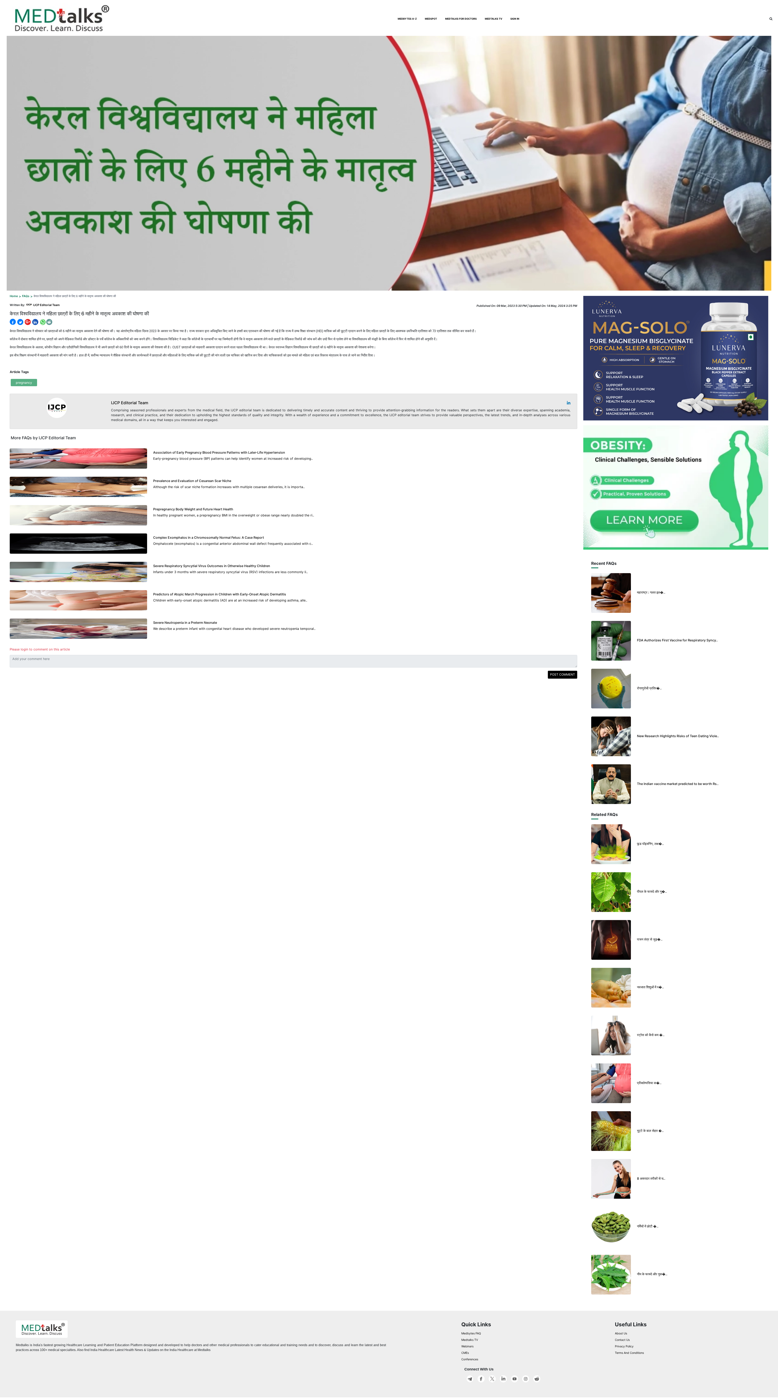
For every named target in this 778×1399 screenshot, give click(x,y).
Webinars (467, 1346)
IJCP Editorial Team (46, 305)
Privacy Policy (624, 1346)
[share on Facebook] (13, 322)
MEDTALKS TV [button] (493, 18)
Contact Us (622, 1339)
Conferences (469, 1359)
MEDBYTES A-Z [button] (407, 18)
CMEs (465, 1352)
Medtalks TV (469, 1339)
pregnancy (24, 383)
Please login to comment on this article (40, 649)
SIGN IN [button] (514, 18)
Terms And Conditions (629, 1352)
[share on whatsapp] (42, 321)
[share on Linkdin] (34, 322)
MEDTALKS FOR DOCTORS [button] (461, 18)
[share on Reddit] (49, 322)
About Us (621, 1333)
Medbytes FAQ (471, 1333)
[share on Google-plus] (27, 322)
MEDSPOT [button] (431, 18)
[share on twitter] (19, 322)
